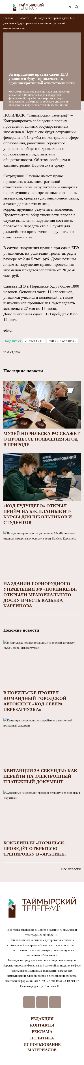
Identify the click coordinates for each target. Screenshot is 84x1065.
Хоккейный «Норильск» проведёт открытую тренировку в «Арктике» (35, 848)
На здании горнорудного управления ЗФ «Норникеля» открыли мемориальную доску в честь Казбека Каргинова (40, 594)
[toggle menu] (5, 7)
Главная (8, 18)
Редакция (42, 1019)
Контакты (42, 1025)
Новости (23, 18)
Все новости (71, 869)
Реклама (42, 1031)
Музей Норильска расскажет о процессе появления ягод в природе (41, 439)
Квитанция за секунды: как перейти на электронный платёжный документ (40, 776)
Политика (42, 1038)
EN (69, 7)
